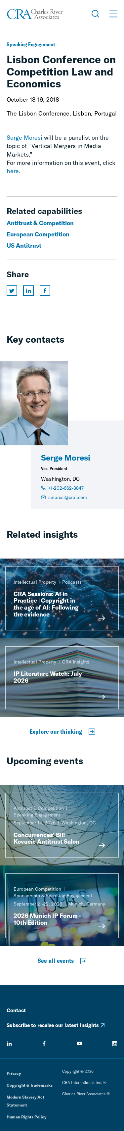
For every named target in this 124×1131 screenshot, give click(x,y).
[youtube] (79, 1043)
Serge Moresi (24, 137)
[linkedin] (9, 1043)
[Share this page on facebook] (45, 290)
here (13, 171)
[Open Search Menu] (96, 14)
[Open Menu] (113, 14)
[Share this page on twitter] (12, 290)
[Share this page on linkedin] (28, 290)
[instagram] (114, 1043)
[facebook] (44, 1043)
